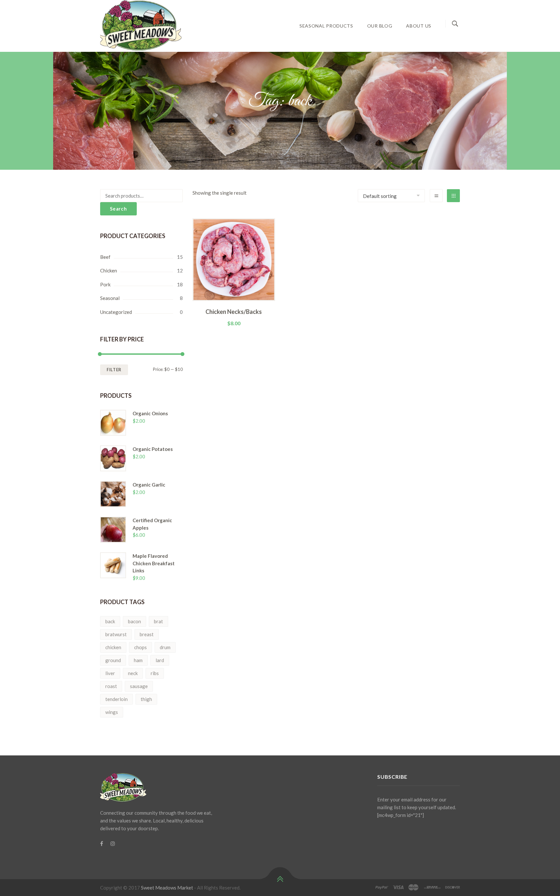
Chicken (108, 270)
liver (110, 673)
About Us (418, 26)
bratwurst (116, 634)
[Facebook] (101, 843)
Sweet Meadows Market (167, 887)
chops (140, 647)
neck (133, 673)
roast (111, 686)
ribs (155, 673)
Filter (114, 369)
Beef (105, 257)
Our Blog (379, 26)
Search (118, 209)
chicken (113, 647)
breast (147, 634)
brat (158, 621)
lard (160, 660)
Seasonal (110, 298)
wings (111, 712)
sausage (139, 686)
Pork (105, 284)
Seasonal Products (326, 26)
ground (113, 660)
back (110, 621)
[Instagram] (113, 843)
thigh (146, 699)
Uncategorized (116, 312)
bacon (134, 621)
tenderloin (116, 699)
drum (165, 647)
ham (138, 660)
